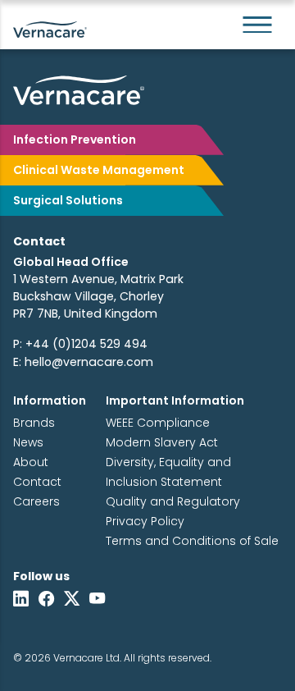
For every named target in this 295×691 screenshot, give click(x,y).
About (30, 462)
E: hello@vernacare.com (83, 362)
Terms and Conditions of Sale (192, 541)
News (28, 442)
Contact (37, 482)
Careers (36, 501)
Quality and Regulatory (173, 501)
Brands (34, 422)
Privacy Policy (145, 521)
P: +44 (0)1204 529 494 (80, 344)
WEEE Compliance (158, 422)
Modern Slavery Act (162, 442)
